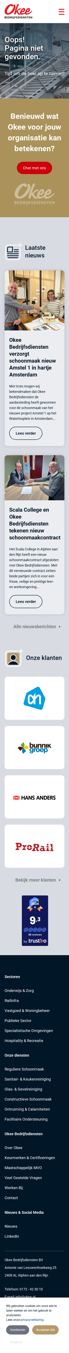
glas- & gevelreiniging (23, 1089)
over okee (13, 1147)
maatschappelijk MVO (23, 1167)
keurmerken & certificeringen (30, 1157)
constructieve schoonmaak (28, 1099)
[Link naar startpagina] (18, 11)
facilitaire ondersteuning (26, 1119)
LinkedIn (12, 1236)
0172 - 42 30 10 (31, 1289)
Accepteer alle (45, 1330)
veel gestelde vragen (23, 1177)
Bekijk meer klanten (35, 880)
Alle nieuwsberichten (34, 626)
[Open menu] (61, 12)
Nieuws (11, 1226)
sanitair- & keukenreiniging (28, 1079)
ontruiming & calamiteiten (27, 1109)
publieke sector (18, 1020)
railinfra (12, 1000)
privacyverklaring (32, 1320)
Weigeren (16, 1342)
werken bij (14, 1187)
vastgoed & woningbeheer (27, 1010)
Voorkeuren (17, 1330)
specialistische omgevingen (29, 1030)
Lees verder (26, 433)
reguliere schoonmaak (24, 1069)
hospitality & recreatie (24, 1040)
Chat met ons (34, 168)
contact (11, 1197)
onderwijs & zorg (19, 990)
